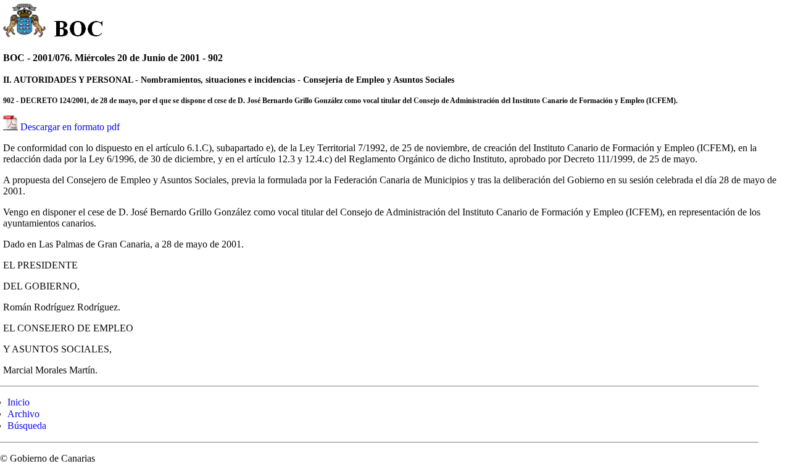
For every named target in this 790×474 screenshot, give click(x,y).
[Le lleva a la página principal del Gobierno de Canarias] (25, 22)
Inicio (18, 402)
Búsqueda (26, 425)
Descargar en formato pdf (70, 127)
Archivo (23, 414)
